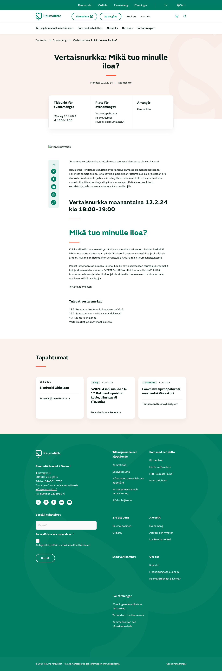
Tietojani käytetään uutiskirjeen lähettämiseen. (63, 545)
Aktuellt (111, 28)
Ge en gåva (110, 16)
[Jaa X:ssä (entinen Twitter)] (53, 171)
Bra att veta (120, 518)
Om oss (126, 28)
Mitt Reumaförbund (160, 474)
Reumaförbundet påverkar (165, 578)
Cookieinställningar (176, 663)
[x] (46, 502)
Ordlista (103, 5)
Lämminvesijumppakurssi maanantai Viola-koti (161, 391)
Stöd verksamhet (124, 557)
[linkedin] (61, 502)
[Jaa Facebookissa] (53, 179)
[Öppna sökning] (184, 16)
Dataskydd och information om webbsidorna (97, 663)
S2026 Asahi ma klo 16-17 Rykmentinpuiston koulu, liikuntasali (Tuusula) (109, 395)
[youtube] (69, 502)
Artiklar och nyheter (161, 532)
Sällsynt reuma (121, 471)
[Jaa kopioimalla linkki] (53, 202)
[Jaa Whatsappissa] (53, 194)
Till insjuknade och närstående (54, 28)
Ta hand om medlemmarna (128, 615)
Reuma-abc (85, 5)
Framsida (41, 40)
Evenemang (121, 5)
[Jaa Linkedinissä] (53, 186)
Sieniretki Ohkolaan (54, 388)
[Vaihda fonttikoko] (165, 5)
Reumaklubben (158, 480)
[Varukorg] (176, 16)
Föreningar (140, 5)
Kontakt (145, 16)
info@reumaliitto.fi (46, 489)
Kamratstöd (119, 465)
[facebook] (53, 502)
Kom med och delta (89, 28)
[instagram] (38, 502)
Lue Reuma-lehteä (160, 539)
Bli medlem (82, 16)
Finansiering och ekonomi (164, 572)
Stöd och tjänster (122, 500)
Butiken (131, 16)
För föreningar (145, 28)
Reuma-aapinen (121, 526)
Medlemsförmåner (160, 467)
